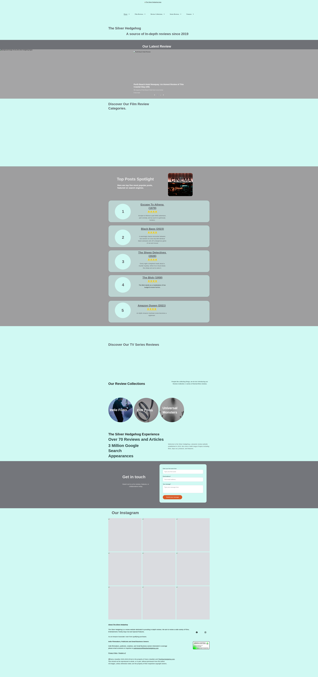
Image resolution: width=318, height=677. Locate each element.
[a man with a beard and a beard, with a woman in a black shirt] (120, 367)
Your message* (167, 484)
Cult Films (145, 410)
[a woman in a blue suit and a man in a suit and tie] (171, 131)
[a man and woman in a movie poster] (146, 367)
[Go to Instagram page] (205, 632)
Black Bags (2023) (152, 228)
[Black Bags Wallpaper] (182, 239)
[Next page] (163, 95)
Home (125, 14)
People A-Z (122, 653)
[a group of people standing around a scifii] (146, 157)
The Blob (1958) (152, 277)
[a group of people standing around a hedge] (197, 157)
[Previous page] (154, 95)
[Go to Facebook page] (197, 632)
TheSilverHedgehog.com (166, 659)
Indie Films (119, 410)
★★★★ (152, 280)
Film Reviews (139, 14)
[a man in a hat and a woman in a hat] (197, 131)
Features (189, 14)
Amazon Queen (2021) (152, 305)
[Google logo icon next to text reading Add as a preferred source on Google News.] (199, 638)
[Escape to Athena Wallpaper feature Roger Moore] (182, 215)
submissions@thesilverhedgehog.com (146, 648)
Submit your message (172, 497)
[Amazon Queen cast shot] (182, 314)
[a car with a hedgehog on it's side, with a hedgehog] (120, 131)
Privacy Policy (113, 653)
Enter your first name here (170, 468)
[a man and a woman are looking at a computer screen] (120, 157)
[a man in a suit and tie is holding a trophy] (171, 367)
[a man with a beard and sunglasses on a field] (146, 131)
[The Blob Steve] (182, 288)
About (110, 624)
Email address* (167, 476)
